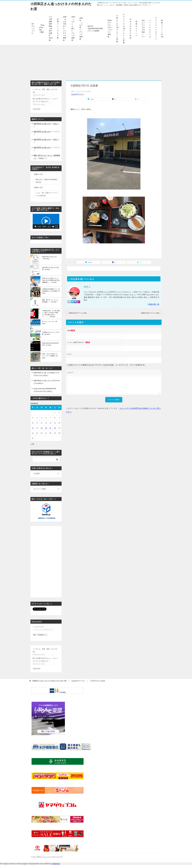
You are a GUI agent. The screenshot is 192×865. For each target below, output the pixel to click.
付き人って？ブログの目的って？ (143, 28)
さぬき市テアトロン (77, 94)
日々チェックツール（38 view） (49, 322)
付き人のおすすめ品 (130, 28)
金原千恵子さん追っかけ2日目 (44, 373)
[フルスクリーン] (56, 226)
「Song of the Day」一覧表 (41, 28)
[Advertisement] (96, 61)
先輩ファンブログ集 (58, 28)
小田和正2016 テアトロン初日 (150, 313)
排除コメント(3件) (162, 28)
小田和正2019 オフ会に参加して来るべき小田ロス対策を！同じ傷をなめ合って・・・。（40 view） (51, 313)
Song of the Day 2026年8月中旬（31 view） (50, 344)
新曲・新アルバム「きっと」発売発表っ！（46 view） (50, 301)
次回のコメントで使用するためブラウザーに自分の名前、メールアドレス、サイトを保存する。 (107, 365)
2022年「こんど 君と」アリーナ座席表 (81, 28)
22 (55, 428)
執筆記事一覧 (153, 304)
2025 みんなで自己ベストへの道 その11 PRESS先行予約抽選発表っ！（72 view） (51, 280)
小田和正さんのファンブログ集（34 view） (50, 333)
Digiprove (56, 864)
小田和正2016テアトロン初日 (77, 313)
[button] (46, 221)
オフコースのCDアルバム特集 (124, 28)
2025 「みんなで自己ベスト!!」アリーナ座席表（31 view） (50, 356)
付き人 (55, 124)
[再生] (35, 226)
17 (33, 428)
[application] (46, 221)
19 (41, 428)
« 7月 (32, 444)
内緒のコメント (136, 28)
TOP (49, 681)
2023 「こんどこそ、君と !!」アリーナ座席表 (73, 28)
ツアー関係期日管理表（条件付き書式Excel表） (51, 28)
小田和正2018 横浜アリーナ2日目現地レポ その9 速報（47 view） (51, 291)
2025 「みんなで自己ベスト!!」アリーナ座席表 (65, 28)
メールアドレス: (38, 627)
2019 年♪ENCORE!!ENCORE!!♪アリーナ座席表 (95, 28)
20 (46, 428)
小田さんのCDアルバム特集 (117, 28)
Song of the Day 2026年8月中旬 (45, 388)
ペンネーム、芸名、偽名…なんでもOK (45, 90)
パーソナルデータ (150, 28)
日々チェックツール (33, 28)
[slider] (44, 226)
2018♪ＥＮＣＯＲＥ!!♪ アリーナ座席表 (110, 28)
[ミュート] (53, 226)
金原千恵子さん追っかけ (42, 124)
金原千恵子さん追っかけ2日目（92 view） (50, 268)
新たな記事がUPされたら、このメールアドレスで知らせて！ (45, 100)
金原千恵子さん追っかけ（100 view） (49, 258)
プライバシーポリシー (156, 28)
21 (50, 428)
